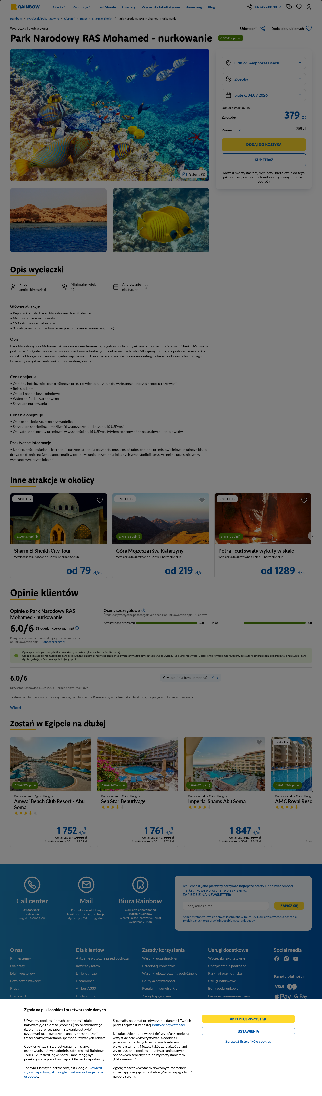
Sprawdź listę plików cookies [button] (248, 1041)
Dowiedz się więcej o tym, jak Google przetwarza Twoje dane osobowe (63, 1072)
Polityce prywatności (168, 1025)
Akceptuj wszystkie (250, 1020)
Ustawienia (257, 1032)
